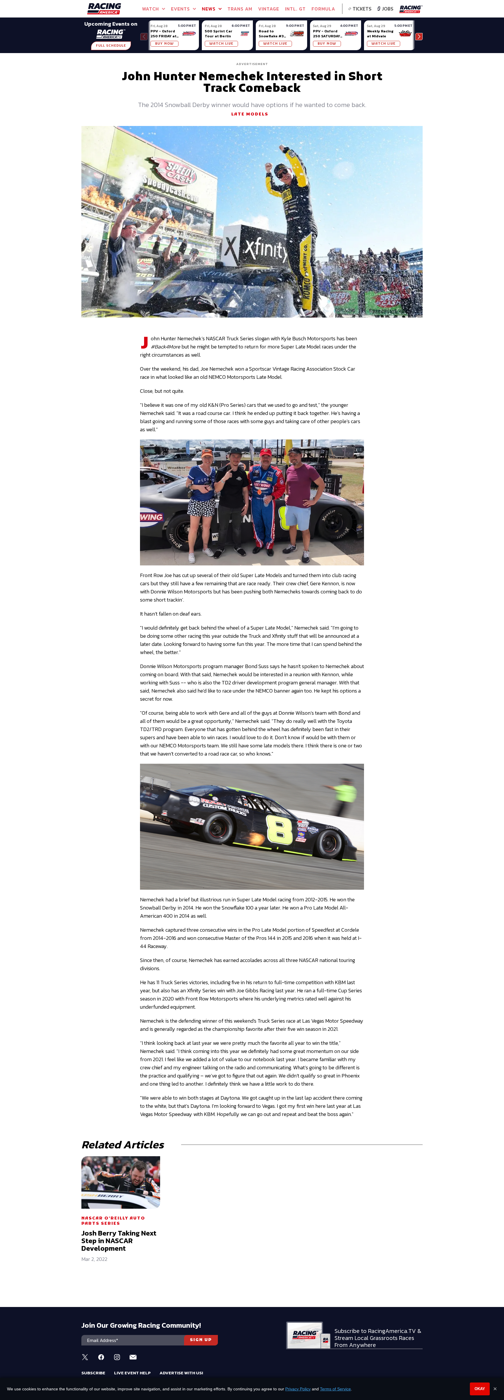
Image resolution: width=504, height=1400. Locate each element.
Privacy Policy (298, 1389)
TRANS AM (240, 8)
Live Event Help (132, 1372)
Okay (480, 1389)
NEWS (209, 8)
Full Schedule (111, 46)
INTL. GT (295, 8)
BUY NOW (164, 44)
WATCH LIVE (221, 44)
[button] (419, 36)
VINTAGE (268, 8)
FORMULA (323, 8)
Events (180, 8)
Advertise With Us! (181, 1372)
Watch (150, 8)
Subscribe (93, 1372)
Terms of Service (335, 1389)
